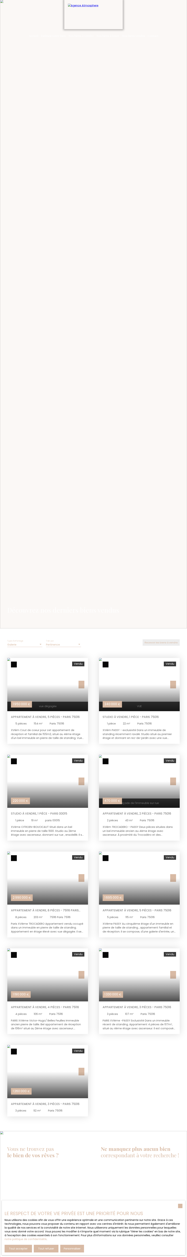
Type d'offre (106, 1183)
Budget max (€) (152, 1196)
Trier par (50, 641)
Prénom (106, 1165)
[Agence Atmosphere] (93, 14)
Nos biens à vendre (81, 36)
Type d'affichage (15, 641)
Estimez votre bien (53, 36)
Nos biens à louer (107, 36)
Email (104, 1176)
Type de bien (150, 1186)
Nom (145, 1165)
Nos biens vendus (133, 36)
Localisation (109, 1196)
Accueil (33, 36)
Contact (153, 36)
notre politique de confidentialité (26, 1239)
